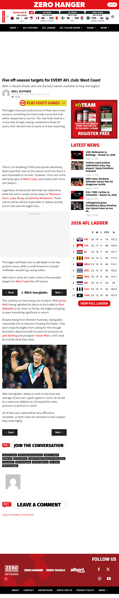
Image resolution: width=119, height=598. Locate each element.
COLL (87, 289)
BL (85, 251)
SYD (86, 245)
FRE (86, 239)
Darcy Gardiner (20, 458)
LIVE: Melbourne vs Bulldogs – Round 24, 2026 (100, 153)
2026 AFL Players (51, 455)
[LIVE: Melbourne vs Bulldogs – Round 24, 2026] (77, 155)
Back (11, 292)
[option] (22, 17)
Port (61, 304)
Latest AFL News (9, 455)
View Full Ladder (94, 303)
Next (57, 292)
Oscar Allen (43, 335)
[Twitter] (108, 569)
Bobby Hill (7, 458)
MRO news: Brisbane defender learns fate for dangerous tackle (99, 181)
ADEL (87, 276)
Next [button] (112, 16)
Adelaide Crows (13, 383)
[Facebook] (99, 569)
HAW (86, 258)
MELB (87, 264)
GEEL (86, 270)
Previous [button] (7, 16)
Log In (112, 4)
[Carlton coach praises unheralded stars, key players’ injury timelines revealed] (77, 165)
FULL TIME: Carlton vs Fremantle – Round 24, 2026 (101, 193)
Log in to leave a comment (18, 514)
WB (86, 283)
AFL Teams (54, 462)
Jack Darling (9, 335)
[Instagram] (99, 579)
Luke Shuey (17, 198)
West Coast (30, 179)
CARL (87, 295)
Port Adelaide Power (52, 380)
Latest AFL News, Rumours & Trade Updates (46, 458)
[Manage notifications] (6, 578)
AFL (27, 380)
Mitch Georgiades (23, 462)
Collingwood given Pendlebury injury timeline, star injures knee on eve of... (101, 207)
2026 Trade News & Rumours (30, 455)
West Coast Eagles (10, 465)
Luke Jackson (8, 462)
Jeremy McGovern (41, 198)
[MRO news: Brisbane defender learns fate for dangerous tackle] (77, 181)
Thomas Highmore (40, 462)
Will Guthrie (21, 91)
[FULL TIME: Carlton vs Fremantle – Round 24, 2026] (77, 195)
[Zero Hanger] (59, 4)
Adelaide (7, 308)
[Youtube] (109, 579)
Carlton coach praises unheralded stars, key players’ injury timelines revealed (99, 167)
